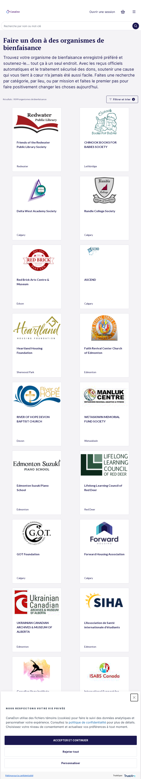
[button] (134, 697)
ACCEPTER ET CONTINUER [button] (70, 740)
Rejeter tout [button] (71, 751)
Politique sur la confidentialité (19, 775)
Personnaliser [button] (70, 763)
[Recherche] (135, 26)
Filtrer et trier (123, 99)
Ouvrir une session (102, 12)
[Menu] (134, 11)
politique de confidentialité (87, 722)
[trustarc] (129, 775)
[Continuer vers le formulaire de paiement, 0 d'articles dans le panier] (124, 11)
